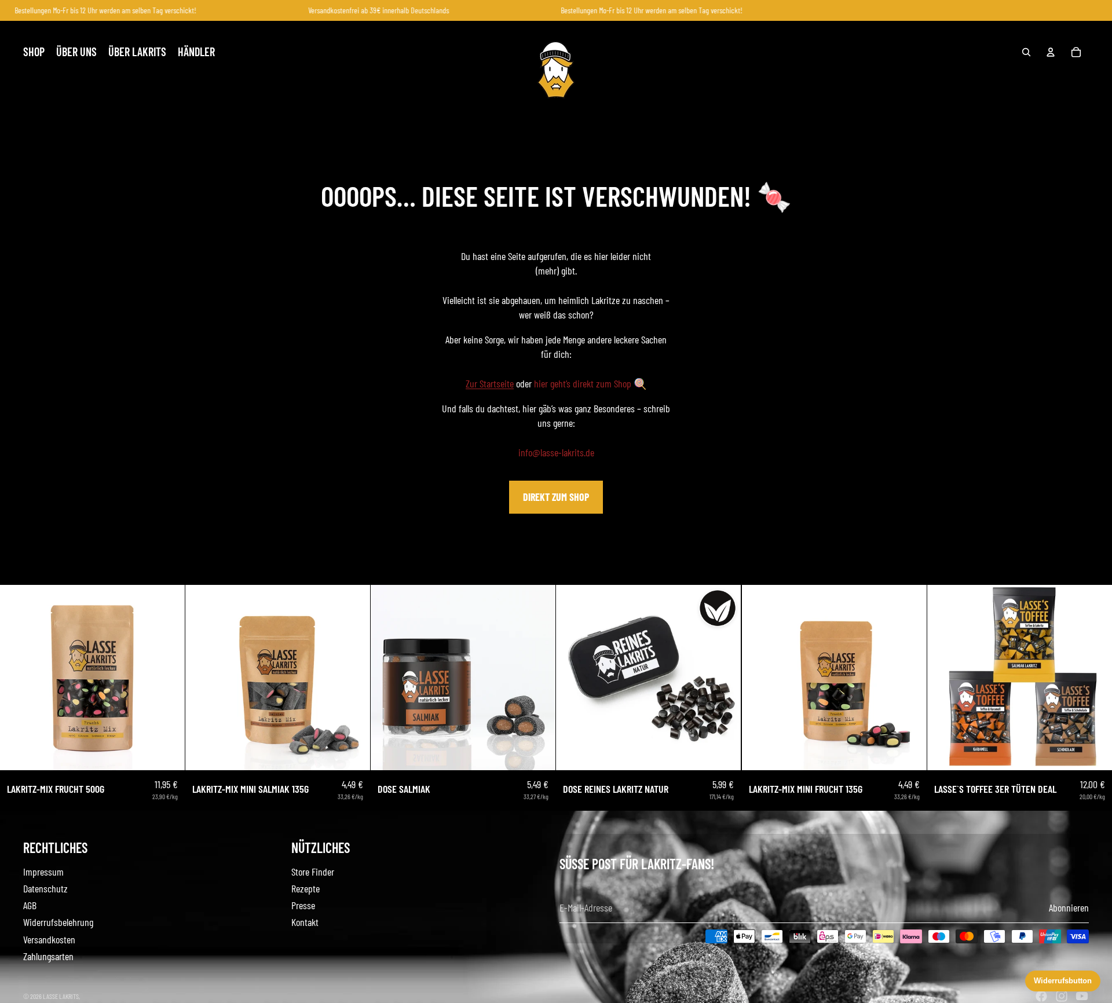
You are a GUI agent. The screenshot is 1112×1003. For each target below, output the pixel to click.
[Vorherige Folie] (17, 677)
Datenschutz (45, 888)
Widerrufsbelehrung (58, 922)
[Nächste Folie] (167, 677)
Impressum (43, 871)
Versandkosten (49, 939)
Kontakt (305, 922)
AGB (29, 905)
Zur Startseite (490, 383)
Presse (303, 905)
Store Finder (312, 871)
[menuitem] (34, 52)
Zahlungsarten (48, 956)
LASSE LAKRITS (61, 996)
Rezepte (305, 888)
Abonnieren (1069, 907)
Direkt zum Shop (556, 496)
